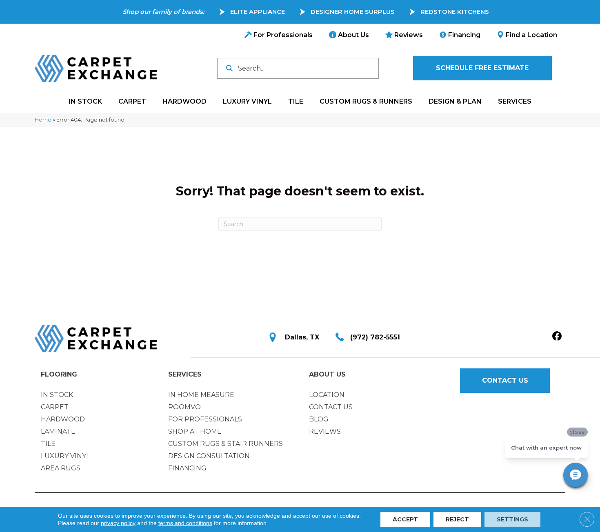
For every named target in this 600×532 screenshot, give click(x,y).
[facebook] (557, 336)
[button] (482, 68)
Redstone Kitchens (454, 12)
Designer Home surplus (353, 12)
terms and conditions (185, 523)
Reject (457, 519)
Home (43, 120)
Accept (405, 519)
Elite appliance (257, 12)
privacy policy (118, 523)
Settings (512, 519)
